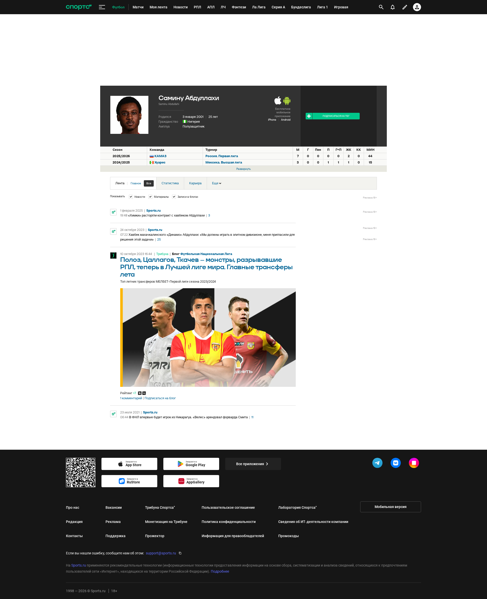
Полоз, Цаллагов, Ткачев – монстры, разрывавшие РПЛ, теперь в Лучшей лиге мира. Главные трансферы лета (206, 267)
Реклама (113, 522)
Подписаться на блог (160, 398)
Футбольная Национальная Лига (206, 254)
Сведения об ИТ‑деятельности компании (313, 522)
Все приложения (250, 464)
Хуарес (159, 162)
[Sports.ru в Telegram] (378, 464)
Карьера (195, 183)
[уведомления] (393, 7)
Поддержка (116, 536)
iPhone (272, 119)
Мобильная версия (391, 507)
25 (159, 239)
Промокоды (288, 536)
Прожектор (154, 536)
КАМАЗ (160, 156)
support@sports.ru (161, 553)
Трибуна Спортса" (160, 507)
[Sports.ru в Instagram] (415, 464)
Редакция (74, 522)
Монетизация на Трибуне (166, 522)
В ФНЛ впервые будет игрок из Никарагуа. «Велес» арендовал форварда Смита (188, 417)
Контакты (74, 536)
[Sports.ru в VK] (397, 464)
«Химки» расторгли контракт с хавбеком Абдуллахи (166, 215)
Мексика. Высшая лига (223, 162)
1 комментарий (131, 398)
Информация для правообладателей (233, 536)
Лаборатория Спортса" (297, 507)
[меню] (102, 7)
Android (285, 119)
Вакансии (114, 507)
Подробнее (220, 571)
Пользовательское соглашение (228, 507)
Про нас (72, 507)
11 (252, 417)
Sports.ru (153, 210)
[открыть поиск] (381, 7)
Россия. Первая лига (221, 156)
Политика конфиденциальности (229, 522)
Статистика (170, 183)
